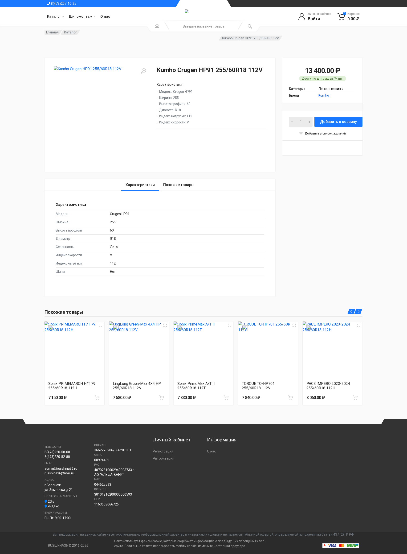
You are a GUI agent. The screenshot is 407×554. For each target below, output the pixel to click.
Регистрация (163, 451)
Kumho (323, 95)
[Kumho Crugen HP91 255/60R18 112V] (101, 113)
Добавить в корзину (338, 121)
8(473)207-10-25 (63, 3)
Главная (52, 32)
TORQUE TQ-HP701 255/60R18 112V (258, 385)
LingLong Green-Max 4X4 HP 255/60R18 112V (137, 385)
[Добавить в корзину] (97, 397)
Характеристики (140, 185)
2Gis (50, 501)
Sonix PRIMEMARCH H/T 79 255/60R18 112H (71, 385)
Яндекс (53, 506)
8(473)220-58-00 (57, 452)
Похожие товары (178, 185)
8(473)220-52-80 (57, 457)
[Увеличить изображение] (100, 325)
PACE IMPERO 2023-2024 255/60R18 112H (328, 385)
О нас (105, 16)
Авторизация (163, 458)
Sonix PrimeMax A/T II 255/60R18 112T (196, 385)
